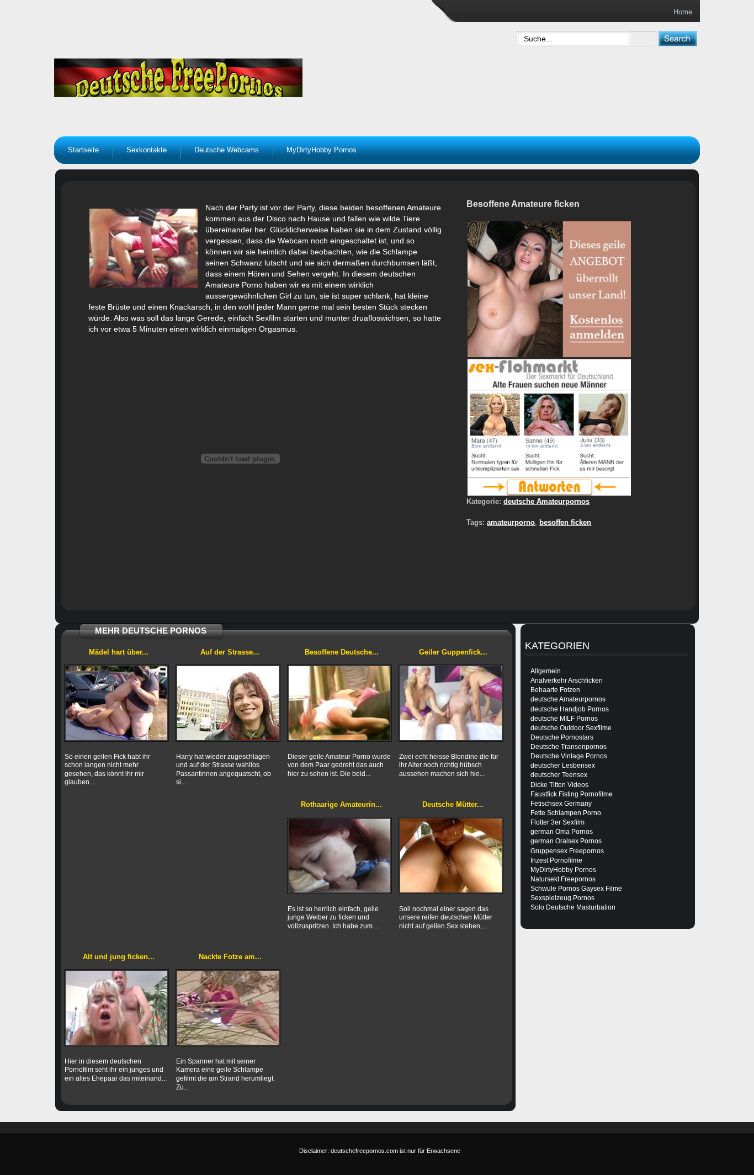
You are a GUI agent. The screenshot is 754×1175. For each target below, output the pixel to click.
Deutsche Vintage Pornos (568, 756)
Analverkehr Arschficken (566, 680)
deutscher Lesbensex (562, 765)
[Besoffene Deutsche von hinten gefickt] (339, 703)
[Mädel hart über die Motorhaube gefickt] (116, 703)
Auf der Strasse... (229, 652)
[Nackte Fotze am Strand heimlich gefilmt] (228, 1007)
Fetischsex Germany (561, 803)
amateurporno (511, 522)
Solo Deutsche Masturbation (572, 907)
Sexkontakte (146, 150)
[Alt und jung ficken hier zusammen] (116, 1007)
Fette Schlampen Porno (565, 813)
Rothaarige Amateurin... (341, 804)
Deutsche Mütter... (453, 804)
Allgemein (545, 671)
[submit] (677, 38)
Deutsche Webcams (226, 150)
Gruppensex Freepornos (567, 851)
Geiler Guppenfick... (453, 652)
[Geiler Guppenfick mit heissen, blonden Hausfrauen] (451, 703)
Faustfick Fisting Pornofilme (571, 794)
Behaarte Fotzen (555, 690)
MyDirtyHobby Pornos (321, 150)
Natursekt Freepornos (563, 879)
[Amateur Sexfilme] (248, 75)
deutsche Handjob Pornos (569, 709)
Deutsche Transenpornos (568, 747)
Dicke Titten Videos (559, 785)
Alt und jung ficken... (119, 957)
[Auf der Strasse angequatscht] (228, 703)
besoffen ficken (565, 522)
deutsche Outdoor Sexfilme (571, 728)
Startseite (83, 150)
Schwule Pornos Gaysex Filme (576, 888)
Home (682, 12)
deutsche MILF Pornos (564, 718)
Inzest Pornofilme (556, 860)
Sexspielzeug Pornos (562, 898)
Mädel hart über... (118, 652)
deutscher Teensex (558, 775)
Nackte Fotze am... (230, 957)
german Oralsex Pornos (566, 841)
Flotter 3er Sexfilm (557, 822)
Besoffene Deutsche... (342, 652)
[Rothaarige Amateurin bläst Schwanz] (339, 855)
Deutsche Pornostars (561, 737)
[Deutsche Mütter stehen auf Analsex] (451, 855)
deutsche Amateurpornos (546, 501)
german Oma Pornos (561, 832)
